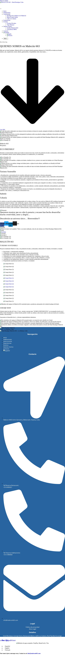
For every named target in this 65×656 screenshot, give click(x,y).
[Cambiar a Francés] (9, 35)
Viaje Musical (10, 25)
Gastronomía (6, 14)
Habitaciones (6, 12)
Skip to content (4, 0)
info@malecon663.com (34, 653)
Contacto (5, 31)
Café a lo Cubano (11, 18)
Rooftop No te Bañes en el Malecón (16, 15)
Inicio (4, 11)
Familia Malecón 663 (12, 28)
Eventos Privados (11, 23)
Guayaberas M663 (12, 29)
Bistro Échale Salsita (12, 17)
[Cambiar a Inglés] (9, 34)
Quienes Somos (7, 26)
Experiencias (6, 20)
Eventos (5, 22)
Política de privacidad (32, 627)
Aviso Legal (32, 629)
